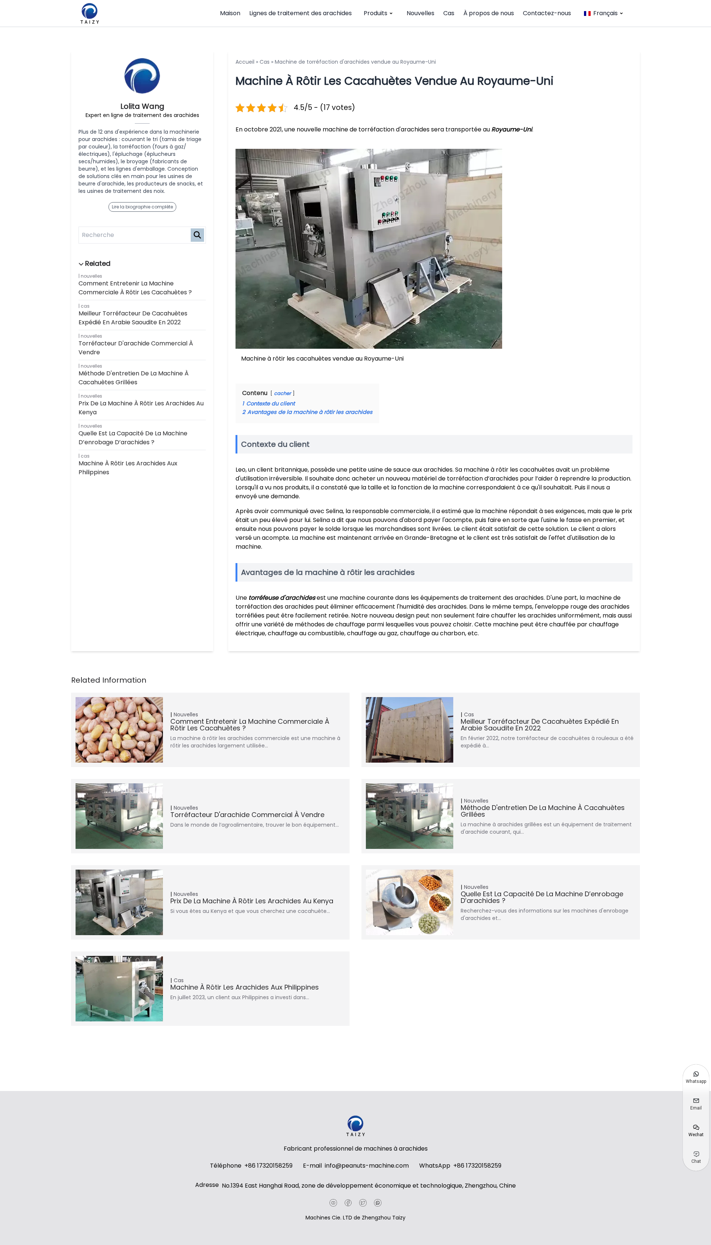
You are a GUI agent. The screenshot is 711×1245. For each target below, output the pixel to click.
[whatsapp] (377, 1202)
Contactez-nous (547, 13)
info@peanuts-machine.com (367, 1165)
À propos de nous (488, 13)
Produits (375, 13)
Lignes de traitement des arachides (300, 13)
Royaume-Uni (511, 129)
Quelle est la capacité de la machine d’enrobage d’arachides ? (133, 437)
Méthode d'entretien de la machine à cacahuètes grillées (133, 377)
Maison (230, 13)
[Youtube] (333, 1202)
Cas (448, 13)
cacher (282, 393)
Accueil (245, 62)
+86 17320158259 (268, 1165)
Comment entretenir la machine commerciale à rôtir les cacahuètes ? (135, 288)
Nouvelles (420, 13)
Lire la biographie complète (142, 207)
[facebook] (348, 1202)
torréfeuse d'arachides (281, 597)
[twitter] (363, 1202)
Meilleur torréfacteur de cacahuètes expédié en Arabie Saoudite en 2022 (133, 318)
